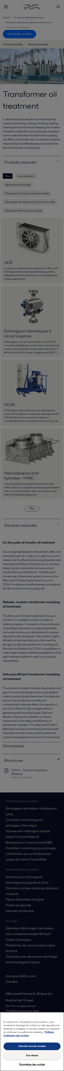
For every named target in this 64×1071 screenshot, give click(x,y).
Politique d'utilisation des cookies (29, 1033)
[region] (32, 1041)
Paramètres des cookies (32, 1064)
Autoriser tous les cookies (32, 1046)
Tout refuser (32, 1055)
